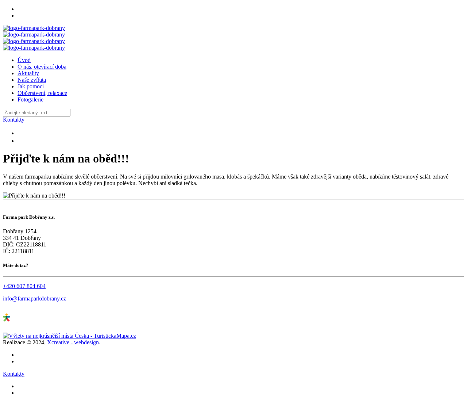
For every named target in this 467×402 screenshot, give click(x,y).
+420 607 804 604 (24, 286)
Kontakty (13, 119)
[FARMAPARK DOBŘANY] (34, 38)
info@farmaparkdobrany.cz (34, 298)
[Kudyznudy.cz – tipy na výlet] (30, 329)
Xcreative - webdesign (73, 342)
